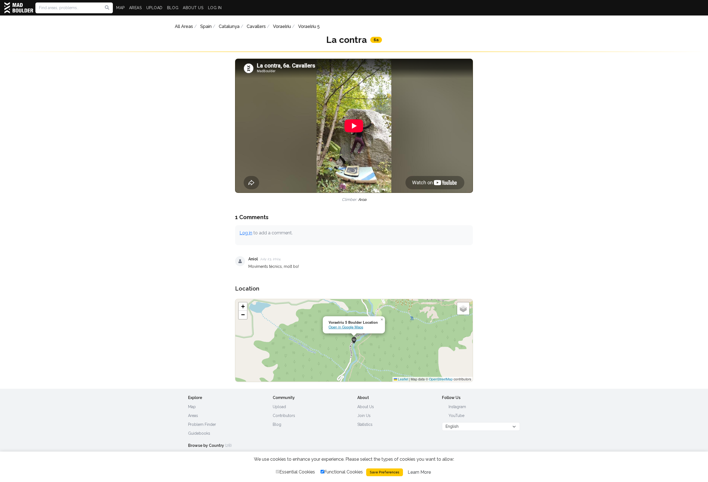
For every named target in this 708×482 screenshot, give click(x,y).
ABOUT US (193, 8)
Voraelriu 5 (309, 26)
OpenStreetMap (441, 379)
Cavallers (256, 26)
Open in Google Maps (346, 327)
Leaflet (402, 379)
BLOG (172, 8)
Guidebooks (199, 433)
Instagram (456, 407)
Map (192, 407)
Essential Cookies (297, 472)
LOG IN (215, 8)
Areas (193, 415)
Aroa (362, 199)
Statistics (365, 424)
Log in (246, 232)
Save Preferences (384, 472)
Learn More (419, 472)
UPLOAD (154, 8)
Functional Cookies (343, 472)
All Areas (184, 26)
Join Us (364, 415)
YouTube (455, 415)
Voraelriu (282, 26)
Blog (277, 424)
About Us (365, 407)
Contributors (284, 415)
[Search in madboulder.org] (107, 7)
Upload (279, 407)
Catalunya (229, 26)
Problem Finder (202, 424)
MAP (120, 8)
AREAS (135, 8)
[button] (354, 340)
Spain (206, 26)
